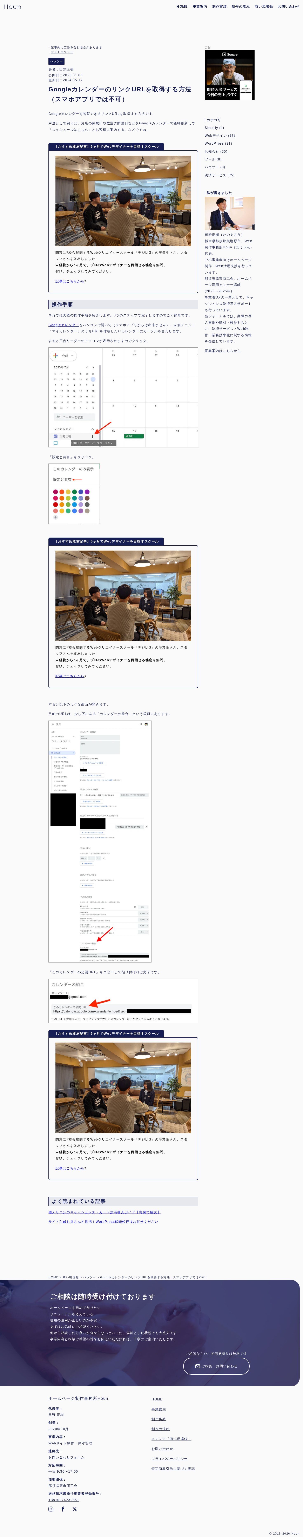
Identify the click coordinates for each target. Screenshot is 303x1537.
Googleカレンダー (63, 325)
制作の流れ (241, 6)
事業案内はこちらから (223, 351)
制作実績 (219, 6)
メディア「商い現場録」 (171, 1439)
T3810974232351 (63, 1500)
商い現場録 (264, 6)
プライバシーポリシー (170, 1458)
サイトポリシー (62, 52)
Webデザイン (216, 135)
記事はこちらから (70, 281)
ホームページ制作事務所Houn (78, 1398)
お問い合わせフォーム (66, 1457)
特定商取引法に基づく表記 (173, 1468)
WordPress (214, 143)
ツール (210, 159)
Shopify (211, 128)
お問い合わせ (289, 6)
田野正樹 (66, 69)
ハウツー (212, 167)
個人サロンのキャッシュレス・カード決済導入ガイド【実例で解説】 (104, 1212)
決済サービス (216, 175)
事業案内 (200, 6)
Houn (12, 7)
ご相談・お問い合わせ (219, 1366)
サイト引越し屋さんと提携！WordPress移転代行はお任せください (103, 1221)
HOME (182, 6)
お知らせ (212, 151)
